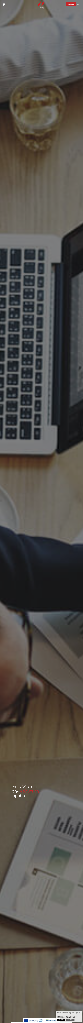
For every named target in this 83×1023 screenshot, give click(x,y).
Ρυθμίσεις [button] (59, 1016)
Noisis (41, 5)
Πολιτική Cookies (71, 1017)
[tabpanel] (41, 511)
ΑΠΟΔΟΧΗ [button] (61, 1019)
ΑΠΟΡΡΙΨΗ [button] (70, 1019)
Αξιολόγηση (71, 4)
